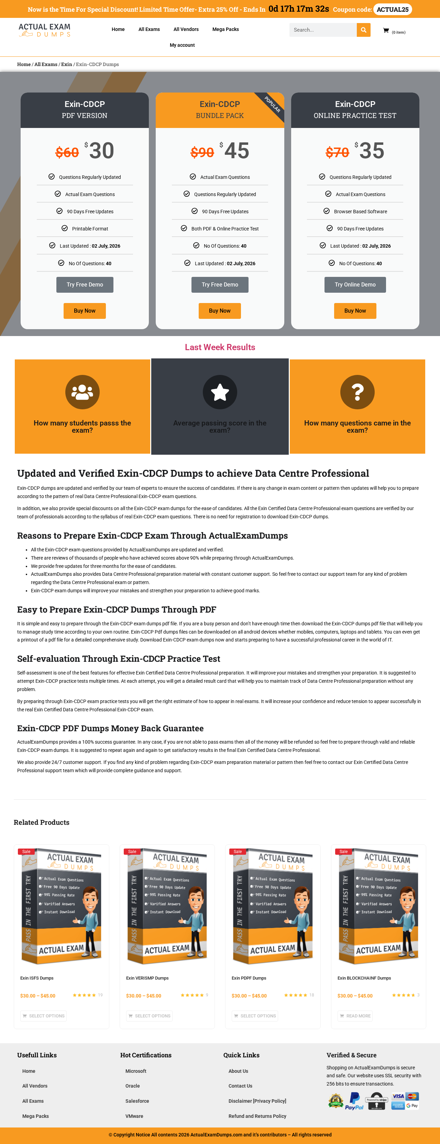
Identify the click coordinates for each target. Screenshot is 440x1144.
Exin (66, 64)
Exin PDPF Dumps (249, 978)
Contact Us (240, 1086)
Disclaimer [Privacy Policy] (257, 1101)
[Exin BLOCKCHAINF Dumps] (379, 851)
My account (182, 45)
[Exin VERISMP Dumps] (167, 851)
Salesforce (137, 1101)
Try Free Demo (85, 284)
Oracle (132, 1086)
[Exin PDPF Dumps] (273, 851)
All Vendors (186, 29)
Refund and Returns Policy (257, 1116)
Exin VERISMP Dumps (147, 978)
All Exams (149, 29)
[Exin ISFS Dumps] (61, 851)
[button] (391, 30)
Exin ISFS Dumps (37, 978)
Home (118, 29)
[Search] (364, 30)
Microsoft (135, 1071)
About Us (238, 1071)
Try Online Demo (355, 284)
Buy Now (85, 310)
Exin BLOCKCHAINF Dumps (364, 978)
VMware (134, 1116)
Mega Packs (225, 29)
